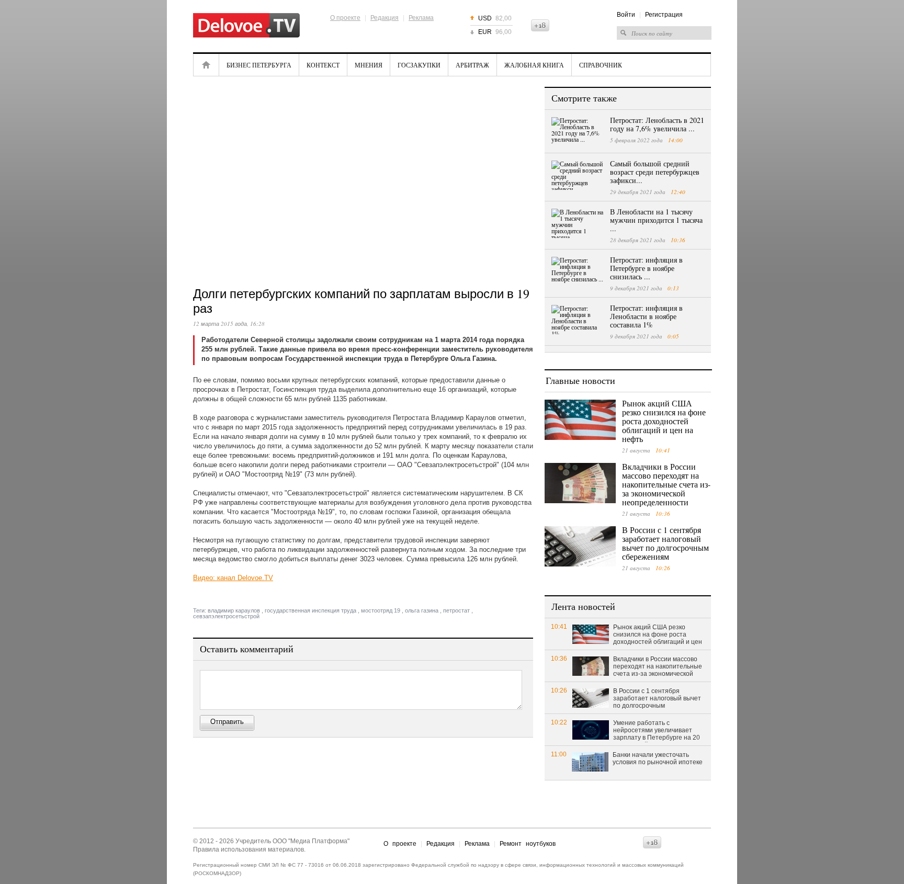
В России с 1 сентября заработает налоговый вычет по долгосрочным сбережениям (665, 543)
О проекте (345, 17)
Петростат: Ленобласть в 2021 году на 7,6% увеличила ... (657, 124)
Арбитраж (472, 65)
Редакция (384, 17)
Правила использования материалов (248, 849)
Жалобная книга (534, 65)
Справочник (600, 65)
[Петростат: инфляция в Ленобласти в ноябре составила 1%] (577, 319)
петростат (456, 610)
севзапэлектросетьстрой (226, 616)
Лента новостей (583, 606)
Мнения (368, 65)
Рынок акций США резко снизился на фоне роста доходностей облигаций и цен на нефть (664, 421)
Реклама (421, 17)
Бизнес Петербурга (259, 65)
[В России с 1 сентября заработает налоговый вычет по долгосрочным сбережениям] (580, 546)
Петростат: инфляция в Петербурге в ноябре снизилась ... (646, 268)
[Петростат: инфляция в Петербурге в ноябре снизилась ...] (577, 271)
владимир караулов (234, 610)
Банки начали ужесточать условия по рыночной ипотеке (658, 758)
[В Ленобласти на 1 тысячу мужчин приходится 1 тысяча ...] (577, 223)
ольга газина (421, 610)
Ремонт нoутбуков (528, 843)
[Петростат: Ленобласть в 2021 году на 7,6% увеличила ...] (577, 131)
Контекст (323, 65)
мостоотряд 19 (380, 610)
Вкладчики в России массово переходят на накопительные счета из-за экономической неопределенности (666, 484)
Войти (626, 14)
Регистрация (664, 14)
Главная (206, 65)
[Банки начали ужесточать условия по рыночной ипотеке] (590, 761)
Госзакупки (419, 65)
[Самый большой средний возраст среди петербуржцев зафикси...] (577, 175)
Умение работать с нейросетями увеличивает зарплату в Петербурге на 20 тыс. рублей (656, 730)
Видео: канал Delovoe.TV (233, 578)
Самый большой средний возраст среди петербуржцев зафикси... (654, 171)
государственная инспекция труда (310, 610)
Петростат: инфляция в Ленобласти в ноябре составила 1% (646, 316)
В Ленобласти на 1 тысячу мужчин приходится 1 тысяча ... (656, 220)
